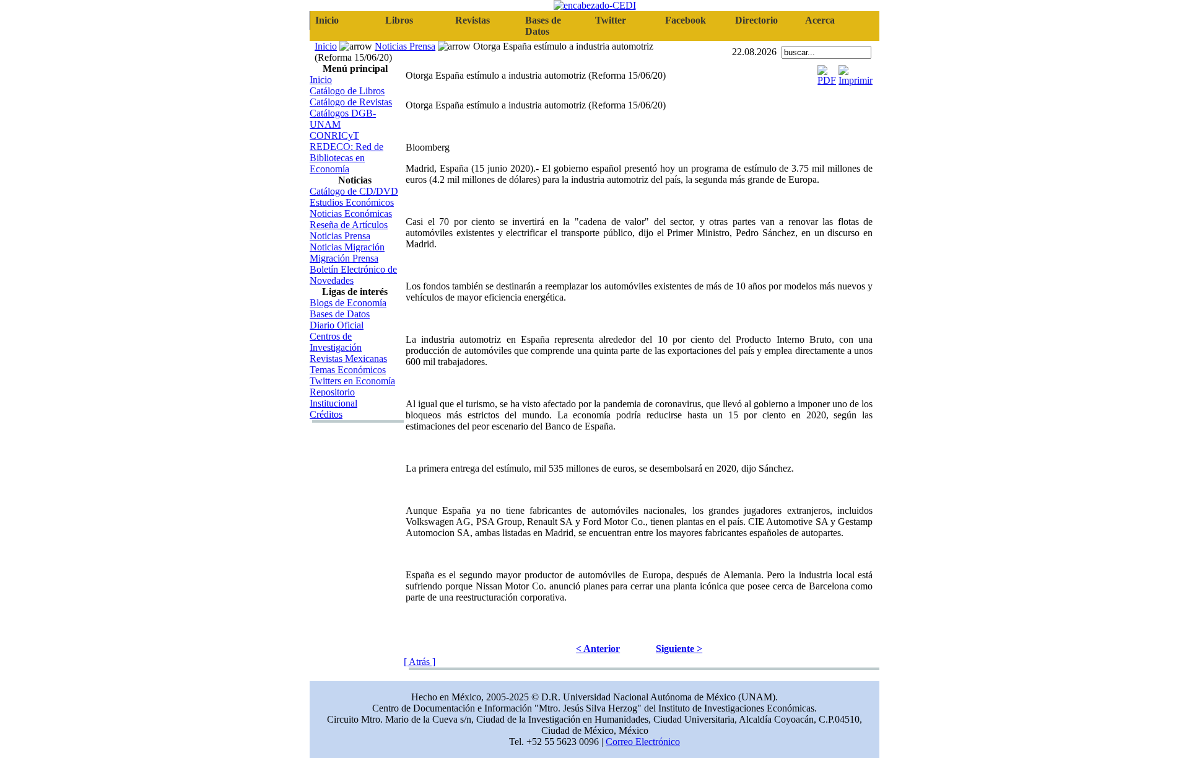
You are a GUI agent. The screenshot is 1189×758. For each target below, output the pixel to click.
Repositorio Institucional (333, 397)
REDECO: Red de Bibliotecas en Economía (346, 157)
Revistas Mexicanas (348, 358)
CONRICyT (334, 135)
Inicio (326, 46)
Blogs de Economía (348, 302)
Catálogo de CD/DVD (354, 191)
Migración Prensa (344, 258)
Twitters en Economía (352, 381)
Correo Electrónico (643, 741)
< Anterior (598, 648)
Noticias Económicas (351, 213)
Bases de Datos (340, 314)
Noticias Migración (347, 247)
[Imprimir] (855, 72)
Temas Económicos (348, 369)
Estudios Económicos (352, 202)
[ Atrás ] (419, 661)
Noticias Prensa (405, 46)
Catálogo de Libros (347, 91)
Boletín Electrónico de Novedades (353, 275)
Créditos (326, 414)
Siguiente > (679, 648)
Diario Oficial (337, 325)
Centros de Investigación (336, 342)
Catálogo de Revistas (351, 102)
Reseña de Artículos (349, 224)
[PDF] (826, 72)
